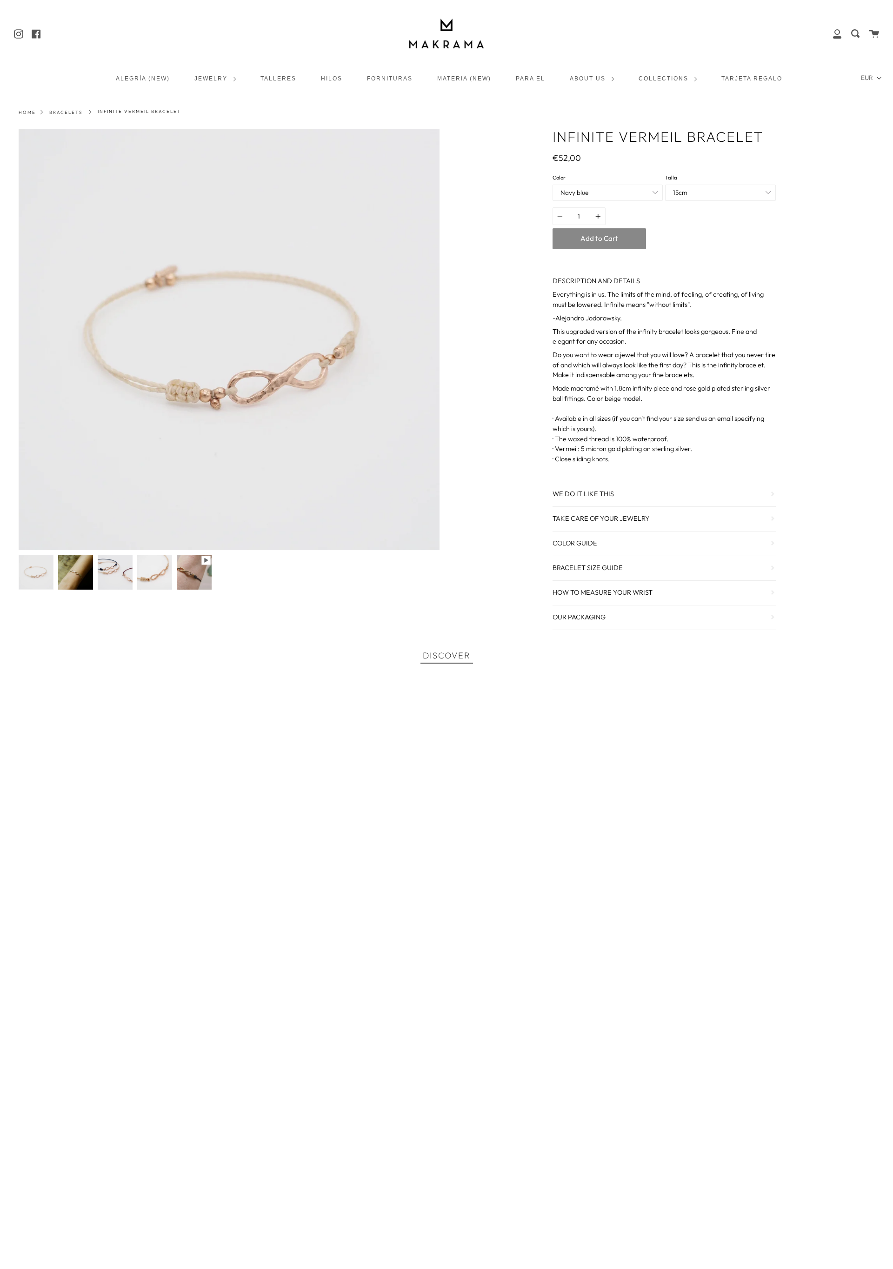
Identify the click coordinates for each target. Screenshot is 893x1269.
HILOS (331, 78)
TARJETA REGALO (751, 78)
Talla (671, 177)
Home (27, 112)
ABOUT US (589, 78)
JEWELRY (212, 78)
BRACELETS (65, 112)
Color (559, 177)
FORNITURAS (390, 78)
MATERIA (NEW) (464, 78)
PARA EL (530, 78)
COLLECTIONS (665, 78)
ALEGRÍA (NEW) (143, 78)
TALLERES (278, 78)
